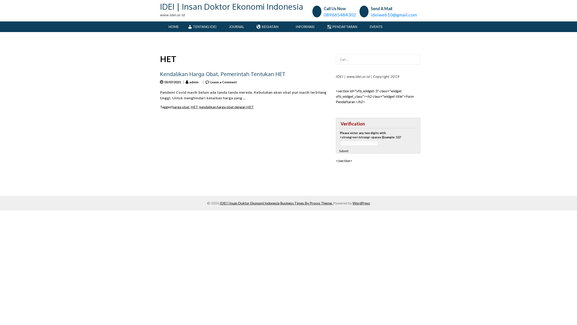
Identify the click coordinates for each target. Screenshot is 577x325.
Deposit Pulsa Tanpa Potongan (359, 166)
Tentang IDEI (205, 27)
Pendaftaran (344, 27)
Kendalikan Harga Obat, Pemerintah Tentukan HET (223, 73)
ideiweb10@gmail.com (394, 14)
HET (194, 107)
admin (194, 82)
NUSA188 (344, 188)
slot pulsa (343, 177)
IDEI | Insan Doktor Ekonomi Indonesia (231, 6)
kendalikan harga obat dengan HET (226, 107)
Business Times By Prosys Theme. (306, 203)
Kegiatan (270, 27)
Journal (236, 27)
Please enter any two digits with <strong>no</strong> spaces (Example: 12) (370, 135)
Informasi (305, 27)
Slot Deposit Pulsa (350, 171)
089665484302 (340, 14)
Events (376, 27)
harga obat (180, 107)
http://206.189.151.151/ (354, 182)
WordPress (361, 203)
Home (173, 27)
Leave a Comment (223, 82)
